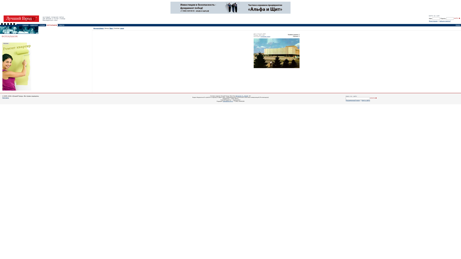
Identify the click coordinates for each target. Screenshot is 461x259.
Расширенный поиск (353, 100)
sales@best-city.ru (228, 101)
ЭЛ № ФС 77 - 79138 (242, 96)
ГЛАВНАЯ (25, 25)
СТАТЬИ (42, 25)
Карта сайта (366, 100)
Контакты (5, 98)
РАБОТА (61, 25)
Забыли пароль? (445, 21)
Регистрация (433, 21)
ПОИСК (458, 25)
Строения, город (265, 36)
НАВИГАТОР (34, 25)
